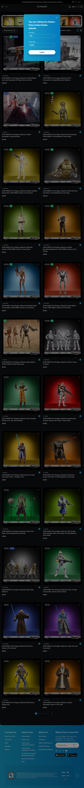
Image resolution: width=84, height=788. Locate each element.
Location (32, 32)
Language (32, 42)
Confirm (42, 52)
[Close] (56, 17)
